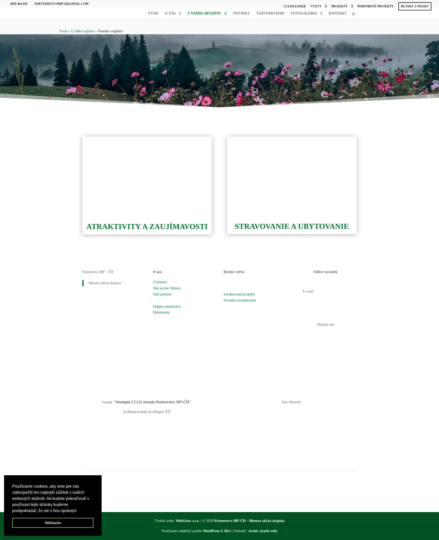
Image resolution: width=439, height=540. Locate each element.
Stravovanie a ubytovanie (292, 226)
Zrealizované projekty (239, 294)
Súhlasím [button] (53, 523)
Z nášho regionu (82, 31)
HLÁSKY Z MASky (415, 6)
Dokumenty (161, 312)
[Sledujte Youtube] (330, 336)
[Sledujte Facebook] (320, 336)
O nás (170, 13)
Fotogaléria (304, 13)
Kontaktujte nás (235, 312)
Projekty (339, 6)
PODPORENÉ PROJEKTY (375, 6)
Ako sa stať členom (167, 288)
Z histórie (160, 282)
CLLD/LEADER (295, 6)
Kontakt (338, 13)
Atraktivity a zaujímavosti (147, 226)
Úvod (153, 13)
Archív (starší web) (262, 531)
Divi (227, 531)
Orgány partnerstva (166, 306)
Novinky (241, 13)
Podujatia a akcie (236, 288)
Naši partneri (270, 13)
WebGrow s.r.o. (188, 521)
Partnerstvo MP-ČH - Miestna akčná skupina (249, 521)
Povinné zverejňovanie (240, 300)
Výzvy (316, 6)
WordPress (211, 531)
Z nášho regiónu (204, 13)
